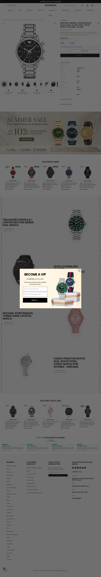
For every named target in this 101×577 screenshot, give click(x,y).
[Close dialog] (79, 270)
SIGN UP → (35, 300)
